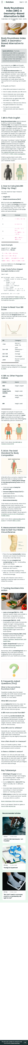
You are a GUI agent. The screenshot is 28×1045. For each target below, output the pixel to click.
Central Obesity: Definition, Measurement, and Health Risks (14, 639)
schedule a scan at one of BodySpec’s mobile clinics (12, 515)
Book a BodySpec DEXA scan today (12, 801)
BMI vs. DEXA (16, 521)
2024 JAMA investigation (17, 154)
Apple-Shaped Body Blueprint (12, 645)
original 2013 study (9, 152)
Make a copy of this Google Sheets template (12, 297)
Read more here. (15, 1043)
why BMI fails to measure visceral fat (11, 443)
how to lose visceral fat (8, 806)
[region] (14, 228)
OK (25, 1042)
